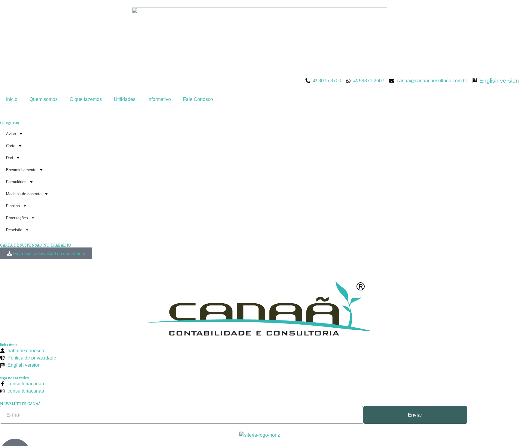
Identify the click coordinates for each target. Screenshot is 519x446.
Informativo (159, 99)
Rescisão (14, 230)
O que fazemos (86, 99)
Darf (9, 158)
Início (11, 99)
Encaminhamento (21, 170)
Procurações (17, 218)
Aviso (11, 134)
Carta (10, 146)
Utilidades (124, 99)
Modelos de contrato (23, 194)
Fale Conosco (198, 99)
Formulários (16, 182)
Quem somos (43, 99)
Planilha (13, 206)
